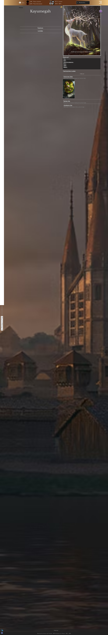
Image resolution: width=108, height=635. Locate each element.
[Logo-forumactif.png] (2, 630)
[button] (100, 2)
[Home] (61, 7)
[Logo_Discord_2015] (2, 633)
